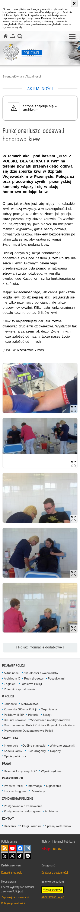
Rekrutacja (38, 791)
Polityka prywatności (13, 903)
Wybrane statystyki (62, 745)
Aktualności (33, 76)
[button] (72, 36)
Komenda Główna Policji (20, 709)
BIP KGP (57, 849)
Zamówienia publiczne (17, 798)
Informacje (11, 745)
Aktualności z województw (40, 673)
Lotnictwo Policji (31, 683)
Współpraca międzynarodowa (50, 720)
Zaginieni (10, 683)
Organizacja (49, 709)
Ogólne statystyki (33, 745)
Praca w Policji (12, 778)
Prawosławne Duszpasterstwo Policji (28, 730)
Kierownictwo (30, 704)
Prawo (6, 763)
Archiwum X (12, 678)
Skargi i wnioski (30, 826)
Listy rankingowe (15, 791)
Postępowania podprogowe (22, 811)
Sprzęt (47, 714)
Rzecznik (10, 826)
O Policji (8, 696)
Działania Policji (13, 665)
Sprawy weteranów (58, 826)
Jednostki (10, 704)
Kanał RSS (4, 848)
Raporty (55, 751)
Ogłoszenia (53, 785)
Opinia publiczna (15, 756)
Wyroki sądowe (51, 771)
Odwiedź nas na (12, 848)
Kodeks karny (13, 751)
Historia (33, 714)
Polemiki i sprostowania (19, 689)
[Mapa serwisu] (12, 36)
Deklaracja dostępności (54, 872)
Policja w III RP (14, 714)
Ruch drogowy (34, 678)
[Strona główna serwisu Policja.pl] (5, 36)
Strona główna (12, 76)
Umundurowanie (15, 720)
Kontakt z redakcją (11, 872)
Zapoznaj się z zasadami (15, 897)
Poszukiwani (56, 678)
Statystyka (10, 738)
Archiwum (51, 811)
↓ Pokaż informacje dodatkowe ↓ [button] (40, 647)
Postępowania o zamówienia (23, 806)
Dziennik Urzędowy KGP (20, 771)
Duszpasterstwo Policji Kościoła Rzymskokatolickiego (39, 725)
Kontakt (8, 818)
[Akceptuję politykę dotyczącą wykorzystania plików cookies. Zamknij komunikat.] (74, 3)
